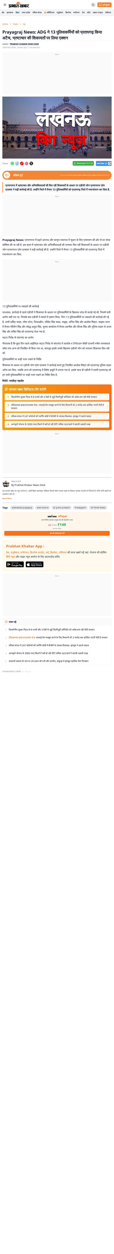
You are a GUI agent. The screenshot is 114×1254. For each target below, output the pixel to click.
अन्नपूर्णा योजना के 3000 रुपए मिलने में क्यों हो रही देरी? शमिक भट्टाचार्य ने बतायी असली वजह (50, 424)
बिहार (17, 12)
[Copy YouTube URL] (22, 163)
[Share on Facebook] (17, 163)
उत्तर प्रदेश (26, 12)
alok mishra (42, 507)
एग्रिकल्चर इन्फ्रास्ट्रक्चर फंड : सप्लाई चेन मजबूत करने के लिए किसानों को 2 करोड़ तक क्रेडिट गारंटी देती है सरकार (57, 406)
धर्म (47, 552)
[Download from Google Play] (15, 564)
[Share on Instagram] (26, 163)
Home (5, 24)
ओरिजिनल (50, 12)
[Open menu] (4, 4)
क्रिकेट (53, 552)
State (15, 24)
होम (3, 12)
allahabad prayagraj (22, 507)
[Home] (19, 5)
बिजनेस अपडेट (37, 552)
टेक (83, 12)
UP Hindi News (98, 507)
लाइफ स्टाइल (98, 12)
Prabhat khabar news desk (24, 44)
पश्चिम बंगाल (37, 12)
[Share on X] (31, 163)
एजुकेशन (60, 12)
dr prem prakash (61, 507)
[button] (57, 128)
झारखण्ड (10, 12)
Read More (7, 498)
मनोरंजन (76, 12)
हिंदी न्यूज (10, 556)
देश (7, 552)
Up (24, 24)
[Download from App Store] (34, 564)
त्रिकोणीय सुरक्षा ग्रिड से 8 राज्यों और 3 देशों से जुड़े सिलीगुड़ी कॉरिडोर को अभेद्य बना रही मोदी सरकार (54, 397)
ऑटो (88, 12)
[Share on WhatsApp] (12, 163)
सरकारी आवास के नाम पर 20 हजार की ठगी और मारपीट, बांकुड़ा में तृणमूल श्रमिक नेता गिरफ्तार (48, 661)
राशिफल (108, 12)
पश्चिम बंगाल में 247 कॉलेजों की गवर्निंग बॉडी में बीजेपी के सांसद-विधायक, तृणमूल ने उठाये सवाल (51, 416)
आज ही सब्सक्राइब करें (57, 533)
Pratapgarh (80, 507)
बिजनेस (68, 12)
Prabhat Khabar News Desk (30, 485)
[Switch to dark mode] (93, 4)
